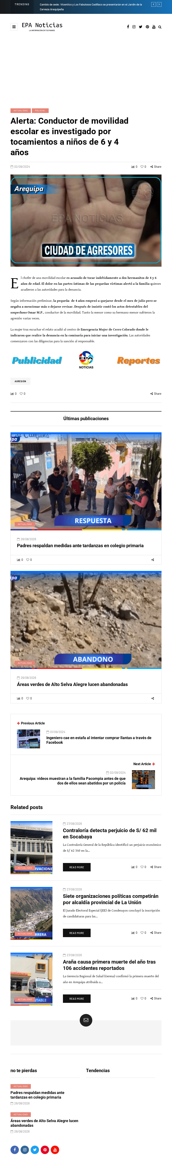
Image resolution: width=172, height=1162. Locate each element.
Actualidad (21, 110)
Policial (40, 110)
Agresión (20, 381)
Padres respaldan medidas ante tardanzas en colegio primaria (80, 545)
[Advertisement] (86, 69)
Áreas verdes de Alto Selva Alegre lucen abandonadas (72, 684)
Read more (76, 867)
